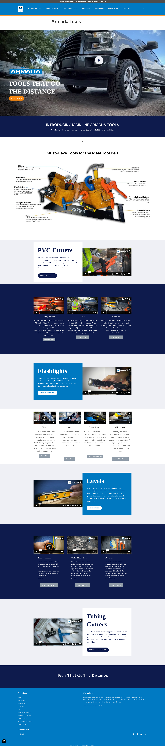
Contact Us (21, 700)
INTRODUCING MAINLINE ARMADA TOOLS (82, 125)
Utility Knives (120, 427)
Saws (70, 427)
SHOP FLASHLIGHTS (47, 393)
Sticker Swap (22, 724)
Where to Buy (22, 703)
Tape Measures (44, 558)
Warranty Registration (24, 712)
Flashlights (52, 370)
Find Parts (21, 706)
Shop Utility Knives (120, 459)
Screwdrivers (95, 427)
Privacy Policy (22, 718)
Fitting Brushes (49, 317)
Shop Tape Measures (49, 585)
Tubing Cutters (97, 620)
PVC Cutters (55, 250)
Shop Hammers (116, 337)
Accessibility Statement (25, 715)
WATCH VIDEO (16, 98)
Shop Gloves (82, 337)
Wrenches (109, 558)
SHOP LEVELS (94, 508)
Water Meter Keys (79, 558)
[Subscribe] (47, 734)
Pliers (45, 427)
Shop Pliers (45, 456)
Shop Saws (70, 459)
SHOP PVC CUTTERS (47, 275)
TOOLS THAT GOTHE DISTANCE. (34, 87)
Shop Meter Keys (82, 585)
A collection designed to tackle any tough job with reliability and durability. (82, 130)
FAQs (19, 709)
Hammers (116, 317)
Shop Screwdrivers (95, 456)
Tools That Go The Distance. (82, 675)
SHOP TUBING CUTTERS (97, 650)
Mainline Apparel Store (25, 721)
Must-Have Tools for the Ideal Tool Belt (82, 153)
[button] (144, 9)
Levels (95, 480)
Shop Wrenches (116, 585)
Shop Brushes (49, 340)
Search (20, 697)
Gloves (82, 317)
